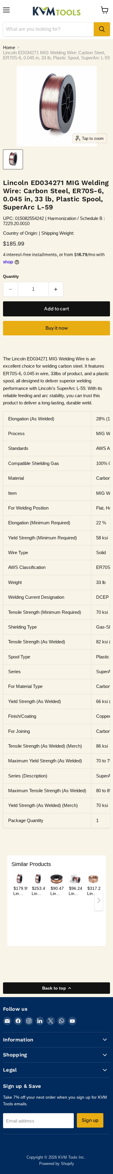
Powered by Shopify (56, 1163)
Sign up (90, 1120)
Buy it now (57, 328)
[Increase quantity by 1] (56, 289)
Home (9, 47)
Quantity (11, 276)
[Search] (102, 29)
